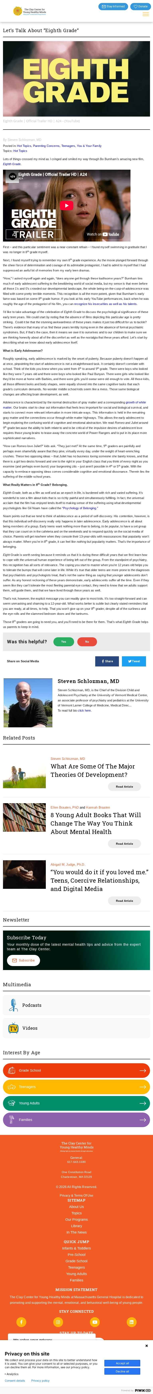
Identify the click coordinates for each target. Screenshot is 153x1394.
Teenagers (68, 146)
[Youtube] (95, 1322)
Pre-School (76, 1255)
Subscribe (27, 960)
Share (109, 661)
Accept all (122, 1363)
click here (84, 710)
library (76, 1226)
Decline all (122, 1371)
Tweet (136, 661)
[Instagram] (58, 1322)
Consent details (15, 1380)
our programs (76, 1220)
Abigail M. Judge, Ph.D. (68, 864)
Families (25, 1120)
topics (77, 1213)
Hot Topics (24, 146)
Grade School (30, 1070)
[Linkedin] (132, 1322)
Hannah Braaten (98, 807)
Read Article (124, 786)
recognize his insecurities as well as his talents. (105, 304)
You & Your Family (89, 146)
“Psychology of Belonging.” (80, 508)
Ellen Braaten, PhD (65, 807)
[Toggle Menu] (146, 14)
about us (76, 1207)
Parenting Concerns (46, 146)
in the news (77, 1232)
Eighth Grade (12, 164)
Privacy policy (40, 1380)
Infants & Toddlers (76, 1248)
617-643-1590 (76, 1161)
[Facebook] (21, 1322)
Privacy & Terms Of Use (76, 1195)
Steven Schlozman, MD (25, 140)
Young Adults (29, 1103)
